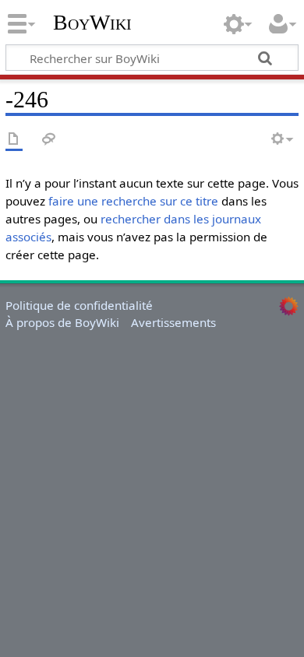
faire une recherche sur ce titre (133, 201)
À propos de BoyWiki (62, 322)
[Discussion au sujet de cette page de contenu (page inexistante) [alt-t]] (49, 140)
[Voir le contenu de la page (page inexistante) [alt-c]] (14, 140)
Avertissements (173, 322)
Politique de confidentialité (79, 305)
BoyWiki (92, 22)
